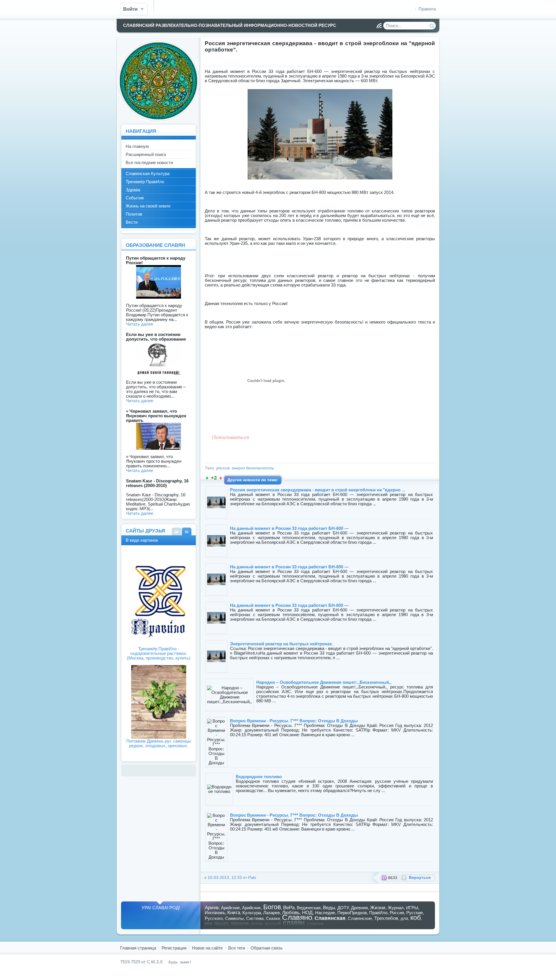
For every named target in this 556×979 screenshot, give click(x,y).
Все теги (236, 947)
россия (222, 468)
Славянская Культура (147, 173)
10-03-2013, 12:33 (225, 877)
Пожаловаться (230, 437)
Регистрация (174, 947)
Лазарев (271, 912)
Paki (252, 877)
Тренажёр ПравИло (145, 181)
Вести (132, 222)
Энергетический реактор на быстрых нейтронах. (281, 643)
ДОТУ (343, 907)
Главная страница (138, 947)
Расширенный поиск (146, 154)
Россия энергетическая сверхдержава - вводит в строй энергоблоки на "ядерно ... (317, 489)
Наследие (325, 912)
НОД (307, 912)
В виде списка (176, 531)
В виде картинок (186, 531)
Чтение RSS (379, 25)
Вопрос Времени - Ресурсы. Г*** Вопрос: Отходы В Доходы (294, 720)
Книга (233, 912)
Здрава (133, 189)
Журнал (396, 907)
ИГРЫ (412, 907)
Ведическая (309, 907)
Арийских (251, 907)
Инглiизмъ (215, 912)
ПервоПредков (352, 912)
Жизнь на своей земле (148, 205)
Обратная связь (266, 947)
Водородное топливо (259, 776)
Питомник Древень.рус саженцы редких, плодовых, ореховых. (158, 743)
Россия (397, 912)
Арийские (230, 907)
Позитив (134, 214)
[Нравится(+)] (207, 478)
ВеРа (289, 907)
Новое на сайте (207, 947)
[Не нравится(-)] (220, 478)
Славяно (297, 917)
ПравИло (378, 912)
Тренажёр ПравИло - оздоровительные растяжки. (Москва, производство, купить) (158, 653)
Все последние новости (149, 162)
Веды (329, 907)
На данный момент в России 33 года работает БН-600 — (289, 528)
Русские (414, 912)
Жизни (377, 907)
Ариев (212, 907)
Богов (272, 907)
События (135, 197)
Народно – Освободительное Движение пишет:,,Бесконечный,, (323, 682)
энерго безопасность (253, 468)
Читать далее (139, 324)
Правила (427, 8)
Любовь (291, 912)
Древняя (359, 907)
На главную (137, 146)
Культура (251, 912)
